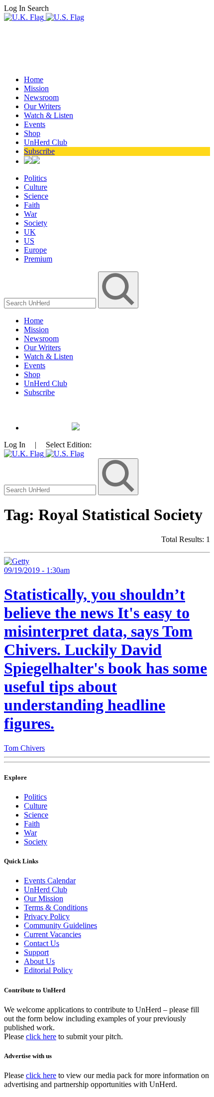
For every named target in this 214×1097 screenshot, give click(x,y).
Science (36, 196)
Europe (35, 250)
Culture (35, 187)
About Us (39, 961)
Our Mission (43, 898)
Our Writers (42, 106)
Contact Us (41, 943)
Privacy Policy (47, 916)
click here (41, 1036)
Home (33, 79)
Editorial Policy (48, 970)
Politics (35, 178)
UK (30, 232)
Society (35, 223)
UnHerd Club (45, 142)
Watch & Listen (48, 115)
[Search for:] (51, 302)
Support (36, 952)
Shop (32, 133)
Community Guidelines (60, 925)
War (30, 214)
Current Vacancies (52, 934)
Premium (38, 259)
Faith (32, 205)
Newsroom (41, 97)
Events (34, 124)
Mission (36, 88)
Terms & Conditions (56, 907)
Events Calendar (50, 880)
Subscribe (39, 151)
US (29, 241)
